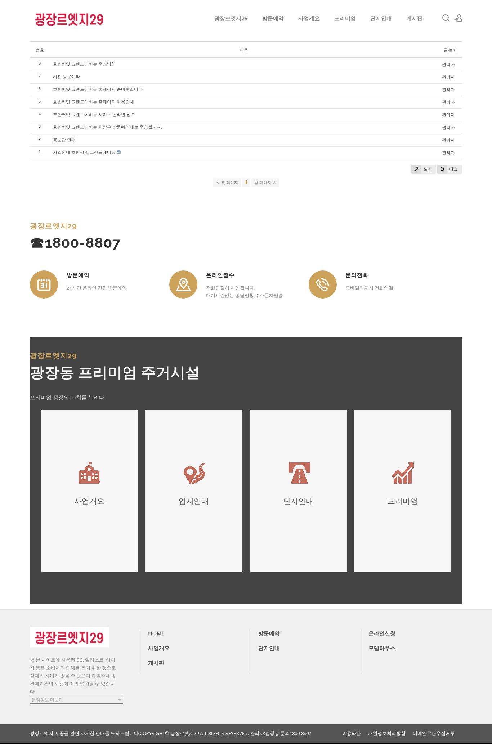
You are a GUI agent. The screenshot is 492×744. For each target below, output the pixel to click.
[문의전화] (323, 284)
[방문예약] (44, 284)
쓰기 (427, 169)
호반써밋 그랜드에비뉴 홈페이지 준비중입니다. (98, 89)
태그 (453, 169)
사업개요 (309, 18)
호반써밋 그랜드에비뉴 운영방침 (84, 64)
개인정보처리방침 (387, 733)
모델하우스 (381, 647)
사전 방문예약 (66, 76)
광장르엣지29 (231, 18)
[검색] (446, 18)
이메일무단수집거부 (434, 733)
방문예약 (273, 18)
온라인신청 (381, 633)
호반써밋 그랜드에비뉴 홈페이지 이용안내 (93, 102)
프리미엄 (345, 18)
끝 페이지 (263, 182)
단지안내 (381, 18)
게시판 (414, 18)
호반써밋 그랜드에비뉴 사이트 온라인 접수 (94, 114)
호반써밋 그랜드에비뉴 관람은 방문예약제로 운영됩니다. (107, 127)
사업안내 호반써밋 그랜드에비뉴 (84, 152)
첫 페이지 (229, 182)
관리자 (448, 64)
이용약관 (351, 733)
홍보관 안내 (64, 139)
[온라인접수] (183, 284)
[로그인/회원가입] (458, 18)
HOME (156, 633)
